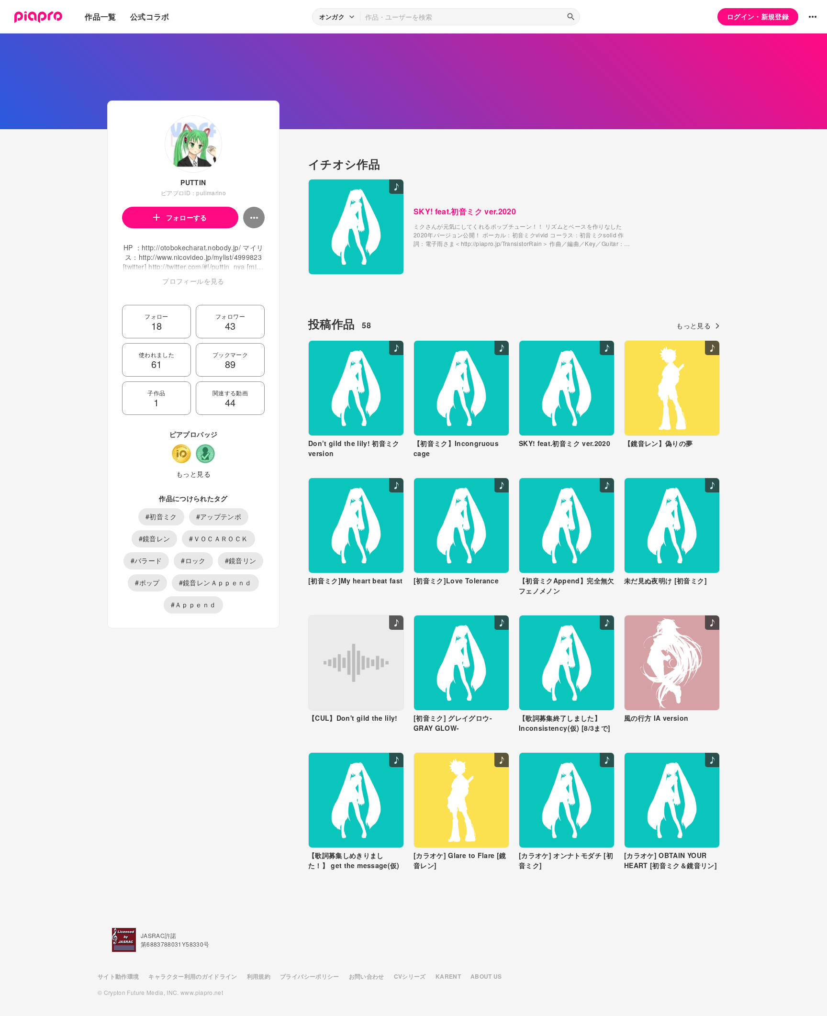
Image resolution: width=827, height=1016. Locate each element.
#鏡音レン (154, 538)
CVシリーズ (410, 976)
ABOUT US (486, 976)
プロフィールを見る (193, 281)
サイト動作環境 (118, 976)
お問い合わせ (366, 976)
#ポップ (147, 582)
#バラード (146, 560)
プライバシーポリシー (309, 976)
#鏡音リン (241, 560)
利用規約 (258, 976)
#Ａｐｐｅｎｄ (193, 604)
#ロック (193, 560)
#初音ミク (161, 516)
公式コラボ (149, 16)
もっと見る (193, 474)
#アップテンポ (218, 516)
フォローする (186, 217)
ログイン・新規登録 (758, 16)
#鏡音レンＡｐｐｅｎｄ (215, 582)
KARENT (448, 976)
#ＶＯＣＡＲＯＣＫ (218, 538)
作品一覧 (100, 16)
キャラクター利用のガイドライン (192, 976)
